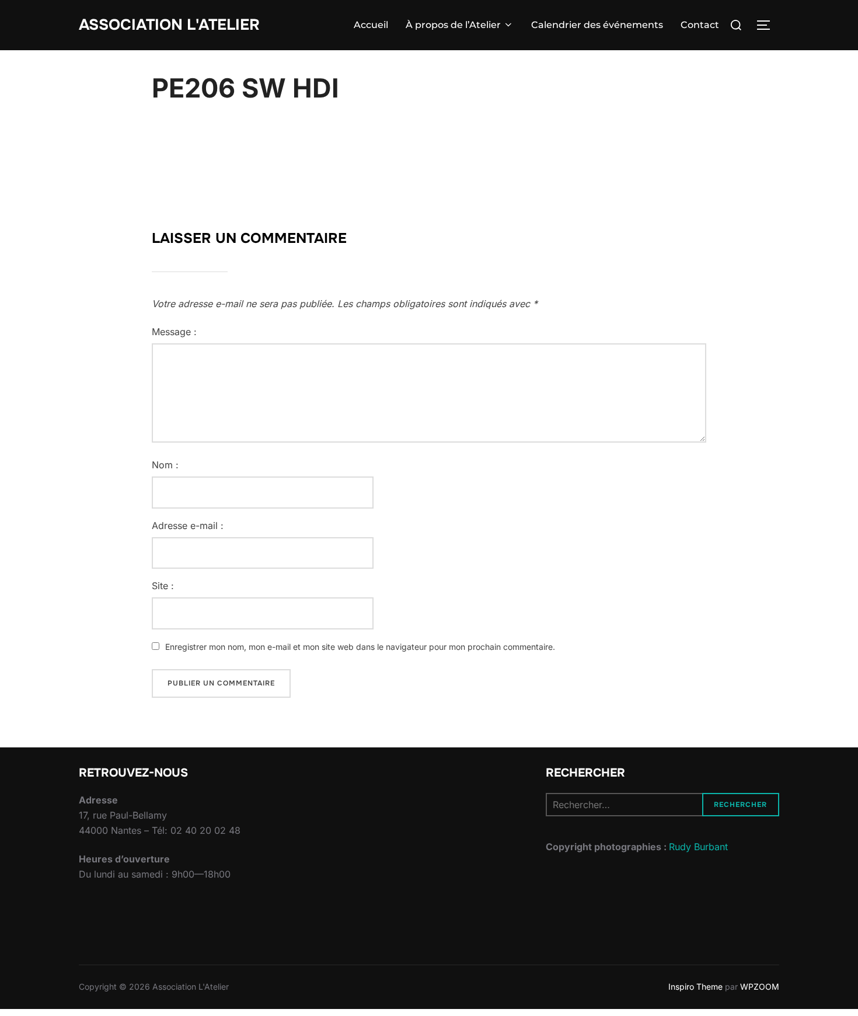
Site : (163, 585)
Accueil (371, 24)
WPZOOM (759, 986)
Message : (174, 331)
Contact (700, 24)
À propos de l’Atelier (453, 24)
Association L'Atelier (169, 24)
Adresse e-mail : (188, 525)
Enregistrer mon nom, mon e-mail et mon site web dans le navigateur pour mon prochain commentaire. (360, 647)
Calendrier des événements (597, 24)
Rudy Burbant (698, 847)
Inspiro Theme (695, 986)
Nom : (165, 465)
